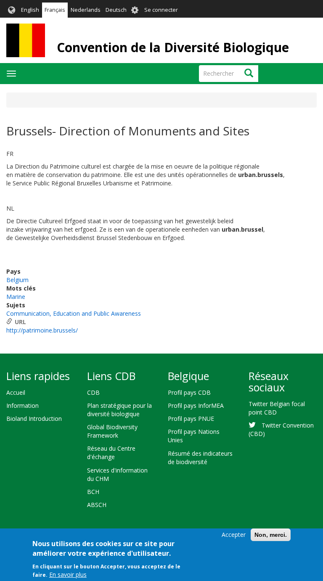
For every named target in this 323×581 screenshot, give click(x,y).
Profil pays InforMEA (196, 405)
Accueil (15, 392)
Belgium (17, 280)
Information (22, 405)
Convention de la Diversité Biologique (173, 47)
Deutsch (116, 9)
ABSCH (96, 505)
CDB (93, 392)
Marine (15, 297)
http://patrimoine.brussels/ (42, 330)
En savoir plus (68, 574)
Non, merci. (270, 534)
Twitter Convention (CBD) (281, 429)
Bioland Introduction (34, 419)
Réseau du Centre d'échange (111, 452)
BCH (93, 492)
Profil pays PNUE (191, 419)
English (30, 9)
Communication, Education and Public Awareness (73, 313)
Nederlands (86, 9)
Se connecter (161, 9)
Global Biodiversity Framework (112, 431)
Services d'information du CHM (117, 474)
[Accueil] (25, 40)
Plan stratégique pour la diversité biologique (119, 409)
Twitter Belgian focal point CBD (277, 408)
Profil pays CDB (189, 392)
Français (55, 9)
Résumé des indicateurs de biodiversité (200, 457)
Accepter (234, 535)
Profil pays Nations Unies (194, 436)
